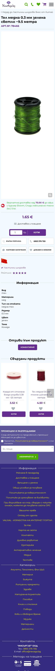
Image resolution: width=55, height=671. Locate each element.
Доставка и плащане (27, 477)
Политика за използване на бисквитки (27, 497)
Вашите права (27, 510)
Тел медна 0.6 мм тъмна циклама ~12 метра (41, 394)
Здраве (27, 589)
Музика (27, 619)
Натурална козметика (27, 594)
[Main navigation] (51, 4)
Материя (27, 574)
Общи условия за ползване (27, 487)
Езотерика (27, 545)
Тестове (27, 560)
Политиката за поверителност (31, 441)
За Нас (27, 525)
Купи (37, 232)
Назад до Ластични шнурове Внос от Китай (27, 12)
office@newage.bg (31, 651)
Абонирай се (26, 457)
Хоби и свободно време (27, 614)
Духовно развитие (27, 540)
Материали (27, 624)
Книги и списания (27, 604)
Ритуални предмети (27, 584)
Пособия (27, 599)
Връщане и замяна (27, 482)
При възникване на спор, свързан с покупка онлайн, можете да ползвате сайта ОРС (27, 504)
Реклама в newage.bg (27, 472)
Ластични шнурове (15, 267)
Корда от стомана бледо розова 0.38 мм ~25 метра (13, 394)
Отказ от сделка (27, 515)
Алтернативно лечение (27, 550)
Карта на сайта (27, 530)
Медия (27, 555)
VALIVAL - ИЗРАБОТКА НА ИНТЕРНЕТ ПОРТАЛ (27, 520)
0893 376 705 (30, 648)
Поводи (27, 609)
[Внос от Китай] (4, 261)
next (50, 393)
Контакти (27, 535)
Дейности (27, 629)
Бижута (27, 579)
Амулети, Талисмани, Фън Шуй (27, 569)
